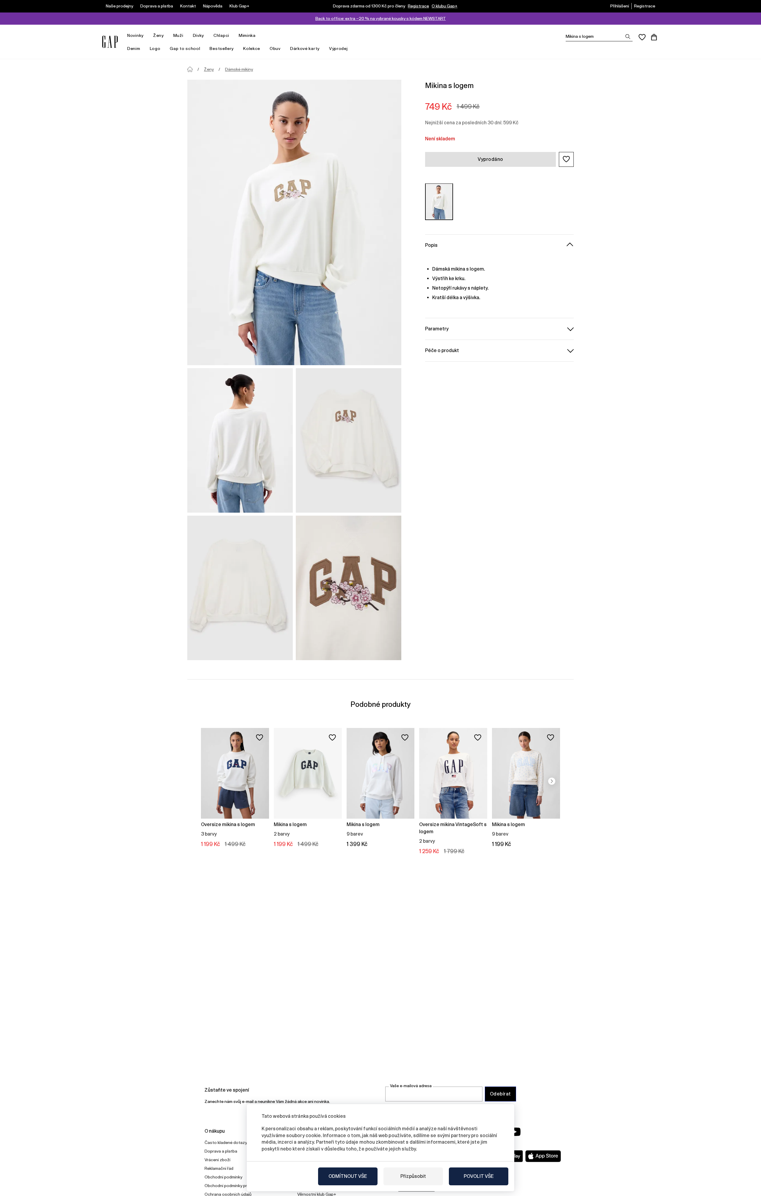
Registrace (418, 6)
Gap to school (185, 48)
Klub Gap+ (239, 6)
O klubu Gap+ (444, 6)
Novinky (135, 35)
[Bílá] (439, 201)
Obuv (275, 48)
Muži (178, 35)
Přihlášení (619, 6)
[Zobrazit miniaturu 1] (240, 440)
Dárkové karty (305, 48)
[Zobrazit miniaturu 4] (348, 588)
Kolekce (251, 48)
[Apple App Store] (543, 1156)
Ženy (158, 35)
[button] (566, 159)
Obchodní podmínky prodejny (232, 1185)
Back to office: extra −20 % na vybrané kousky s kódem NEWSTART (380, 18)
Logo (155, 48)
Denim (133, 48)
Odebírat (500, 1094)
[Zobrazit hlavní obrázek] (294, 222)
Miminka (247, 35)
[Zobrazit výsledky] (627, 36)
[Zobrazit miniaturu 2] (348, 440)
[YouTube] (515, 1132)
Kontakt (188, 6)
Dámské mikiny (239, 69)
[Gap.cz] (110, 42)
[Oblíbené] (642, 37)
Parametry (437, 328)
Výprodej (338, 48)
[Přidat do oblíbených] (259, 737)
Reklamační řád (219, 1168)
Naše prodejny (119, 6)
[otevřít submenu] (146, 35)
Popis (431, 245)
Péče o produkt (442, 350)
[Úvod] (190, 69)
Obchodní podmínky (223, 1177)
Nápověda (212, 6)
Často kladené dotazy (226, 1142)
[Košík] (654, 37)
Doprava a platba (156, 6)
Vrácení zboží (217, 1159)
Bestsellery (222, 48)
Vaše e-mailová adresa (411, 1086)
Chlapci (221, 35)
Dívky (198, 35)
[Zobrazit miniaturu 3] (240, 588)
